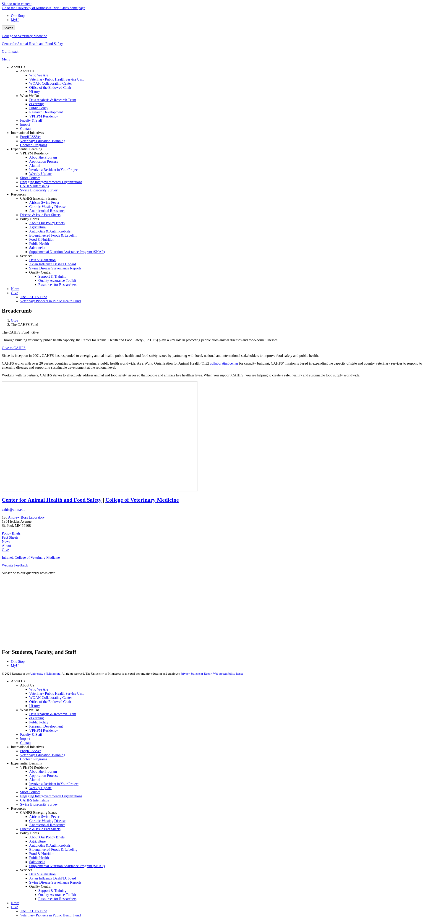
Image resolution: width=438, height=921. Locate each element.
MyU (15, 20)
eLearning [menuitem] (36, 104)
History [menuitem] (34, 92)
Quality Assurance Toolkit (57, 895)
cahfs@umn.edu (13, 509)
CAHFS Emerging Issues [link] (38, 198)
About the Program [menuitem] (43, 157)
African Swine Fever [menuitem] (44, 202)
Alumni (34, 780)
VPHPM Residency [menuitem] (43, 116)
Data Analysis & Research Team (52, 714)
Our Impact (10, 51)
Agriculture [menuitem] (37, 227)
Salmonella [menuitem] (37, 248)
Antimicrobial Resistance (47, 825)
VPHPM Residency (43, 730)
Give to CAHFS (14, 348)
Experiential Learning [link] (26, 149)
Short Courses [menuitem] (30, 178)
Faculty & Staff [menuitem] (31, 120)
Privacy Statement (192, 673)
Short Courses (30, 792)
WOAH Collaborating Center (50, 697)
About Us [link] (18, 67)
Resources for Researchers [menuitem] (57, 285)
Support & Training (52, 890)
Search (8, 28)
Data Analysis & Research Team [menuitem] (52, 100)
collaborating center (224, 363)
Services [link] (26, 256)
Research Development (46, 726)
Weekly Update (40, 788)
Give (14, 320)
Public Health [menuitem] (39, 243)
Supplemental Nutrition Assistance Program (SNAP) (67, 866)
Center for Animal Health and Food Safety (32, 44)
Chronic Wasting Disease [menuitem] (47, 207)
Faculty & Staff (31, 734)
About (6, 546)
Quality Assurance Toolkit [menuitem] (57, 280)
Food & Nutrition (41, 854)
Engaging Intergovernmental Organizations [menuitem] (51, 182)
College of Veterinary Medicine (24, 36)
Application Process (43, 776)
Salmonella (37, 862)
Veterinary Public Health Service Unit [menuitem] (56, 79)
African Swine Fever (44, 817)
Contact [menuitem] (25, 128)
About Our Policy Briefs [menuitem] (47, 223)
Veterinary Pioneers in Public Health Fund (50, 915)
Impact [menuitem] (25, 124)
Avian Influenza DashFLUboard (52, 878)
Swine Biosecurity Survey (39, 804)
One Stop (18, 16)
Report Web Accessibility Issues (223, 673)
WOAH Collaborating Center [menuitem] (50, 83)
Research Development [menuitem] (46, 112)
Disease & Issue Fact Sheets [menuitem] (40, 215)
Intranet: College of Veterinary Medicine (31, 557)
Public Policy (38, 722)
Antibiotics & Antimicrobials (49, 845)
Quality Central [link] (40, 272)
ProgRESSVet (30, 751)
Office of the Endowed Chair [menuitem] (50, 87)
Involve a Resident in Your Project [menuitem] (53, 170)
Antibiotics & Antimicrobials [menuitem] (49, 231)
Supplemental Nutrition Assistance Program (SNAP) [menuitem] (67, 252)
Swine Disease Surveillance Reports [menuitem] (55, 268)
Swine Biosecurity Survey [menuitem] (39, 190)
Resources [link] (18, 194)
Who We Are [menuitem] (38, 75)
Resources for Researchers (57, 899)
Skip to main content (16, 4)
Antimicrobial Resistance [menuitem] (47, 211)
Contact (25, 743)
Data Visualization (42, 874)
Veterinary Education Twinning (42, 755)
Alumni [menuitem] (34, 165)
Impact (25, 739)
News (6, 541)
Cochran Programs (33, 759)
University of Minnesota (45, 673)
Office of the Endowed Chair (50, 702)
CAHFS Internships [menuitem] (34, 186)
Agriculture (37, 841)
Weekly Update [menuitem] (40, 174)
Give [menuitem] (14, 293)
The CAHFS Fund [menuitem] (33, 297)
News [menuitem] (15, 289)
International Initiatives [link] (27, 133)
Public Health (39, 858)
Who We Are (38, 689)
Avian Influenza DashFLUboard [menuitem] (52, 264)
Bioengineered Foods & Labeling (53, 849)
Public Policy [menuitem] (38, 108)
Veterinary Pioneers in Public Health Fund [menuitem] (50, 301)
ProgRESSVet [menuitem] (30, 137)
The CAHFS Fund (33, 911)
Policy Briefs (11, 533)
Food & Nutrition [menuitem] (41, 239)
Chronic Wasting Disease (47, 821)
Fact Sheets (10, 537)
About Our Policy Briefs (47, 837)
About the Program (43, 771)
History (34, 706)
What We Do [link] (29, 96)
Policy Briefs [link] (29, 219)
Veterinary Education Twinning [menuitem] (42, 141)
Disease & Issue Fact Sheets (40, 829)
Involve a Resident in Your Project (53, 784)
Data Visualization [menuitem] (42, 260)
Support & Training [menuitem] (52, 276)
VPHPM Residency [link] (34, 153)
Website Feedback (15, 565)
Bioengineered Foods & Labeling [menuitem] (53, 235)
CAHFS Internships (34, 800)
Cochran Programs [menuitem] (33, 145)
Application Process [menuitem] (43, 161)
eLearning (36, 718)
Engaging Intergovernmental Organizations (51, 796)
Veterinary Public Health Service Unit (56, 693)
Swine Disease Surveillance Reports (55, 882)
